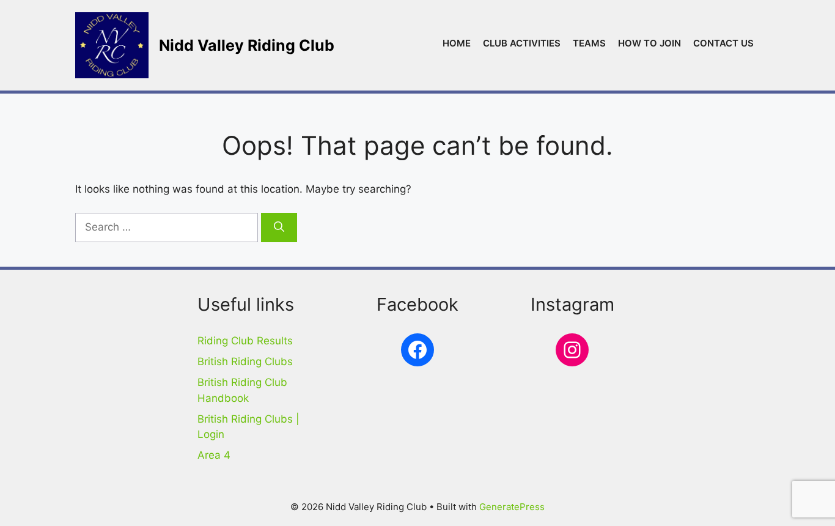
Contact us (723, 43)
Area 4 (213, 455)
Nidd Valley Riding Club (246, 45)
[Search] (279, 227)
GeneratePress (512, 507)
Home (457, 43)
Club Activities (522, 43)
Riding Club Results (245, 341)
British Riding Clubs (245, 361)
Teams (589, 43)
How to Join (649, 43)
